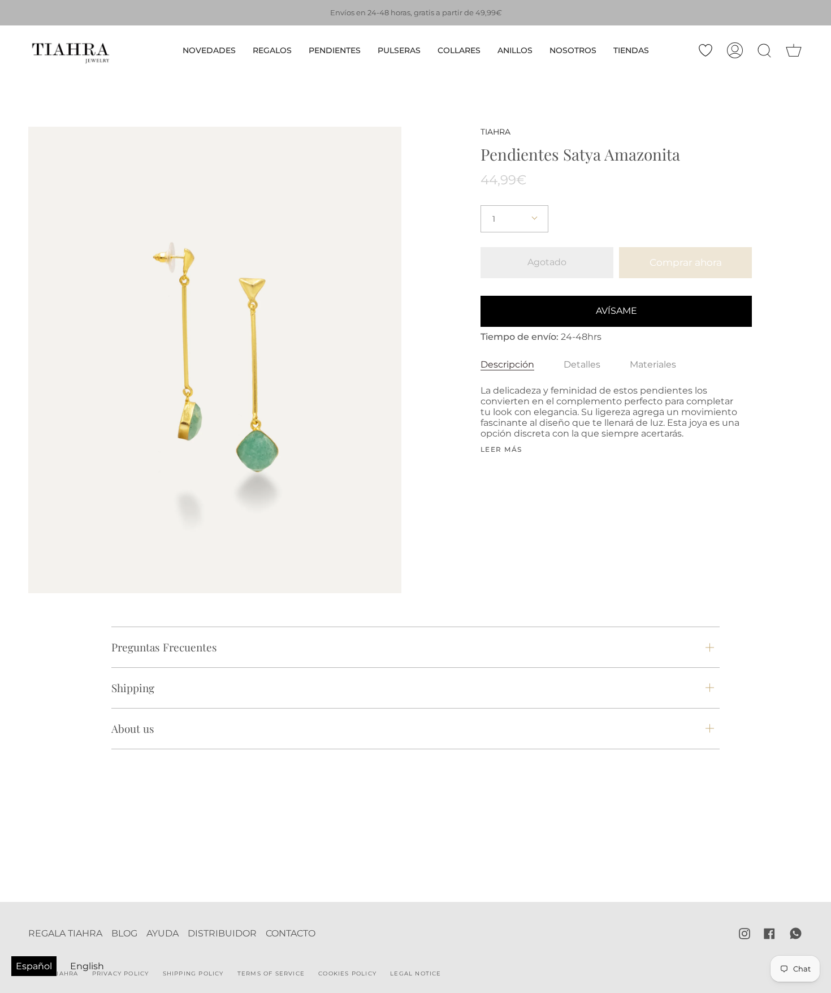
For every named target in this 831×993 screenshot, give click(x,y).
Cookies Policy (347, 973)
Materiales (653, 364)
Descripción (507, 364)
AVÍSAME (616, 310)
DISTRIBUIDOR (222, 933)
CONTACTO (290, 933)
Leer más (501, 449)
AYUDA (162, 933)
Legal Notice (415, 973)
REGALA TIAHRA (65, 933)
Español (34, 966)
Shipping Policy (193, 973)
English (87, 966)
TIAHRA (495, 132)
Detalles (582, 364)
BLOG (124, 933)
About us (132, 728)
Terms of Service (271, 973)
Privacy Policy (120, 973)
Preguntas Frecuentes (164, 647)
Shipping (132, 687)
